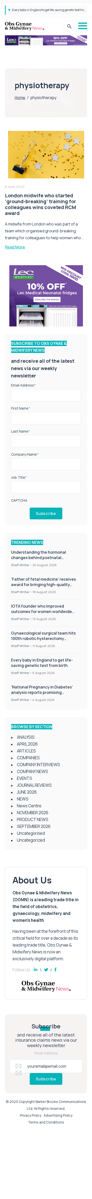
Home (20, 97)
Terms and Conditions (46, 1122)
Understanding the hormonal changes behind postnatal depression (38, 558)
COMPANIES (28, 758)
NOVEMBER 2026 (32, 812)
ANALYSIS (26, 737)
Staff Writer (20, 565)
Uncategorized (31, 840)
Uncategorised (31, 833)
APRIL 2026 (27, 744)
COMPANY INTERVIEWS (38, 764)
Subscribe (46, 513)
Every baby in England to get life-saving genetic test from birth (42, 662)
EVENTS (24, 778)
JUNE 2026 (27, 792)
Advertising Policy (58, 1115)
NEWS (22, 799)
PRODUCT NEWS (32, 819)
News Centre (29, 806)
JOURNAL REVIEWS (34, 785)
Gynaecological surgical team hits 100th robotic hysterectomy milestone (43, 638)
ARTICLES (26, 751)
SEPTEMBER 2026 (34, 826)
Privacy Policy (30, 1115)
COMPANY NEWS (32, 771)
